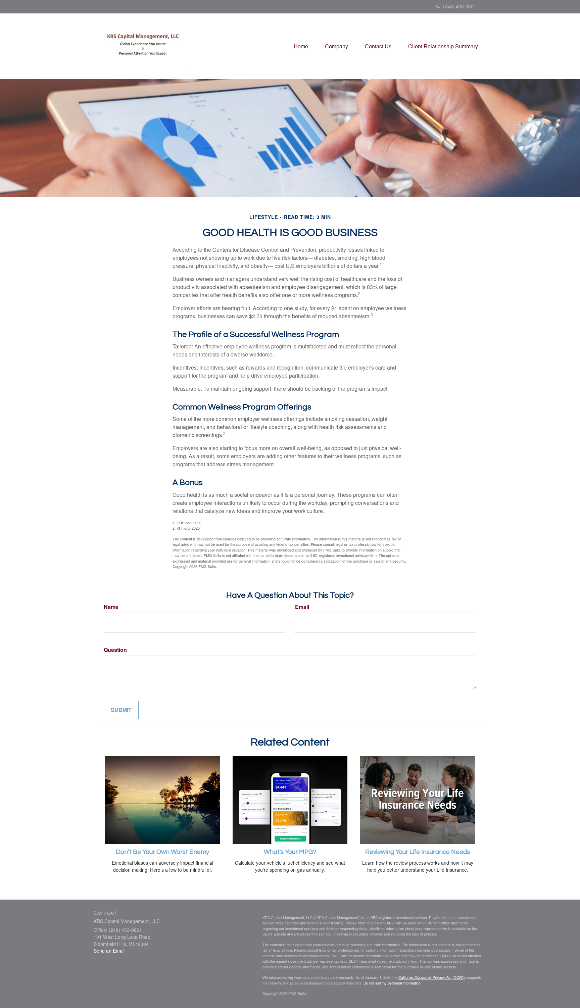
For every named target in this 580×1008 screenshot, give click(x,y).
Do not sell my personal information (392, 983)
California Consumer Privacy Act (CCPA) (431, 977)
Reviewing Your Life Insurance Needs (417, 852)
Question (115, 650)
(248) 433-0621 (459, 6)
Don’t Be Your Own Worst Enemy (162, 852)
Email (302, 607)
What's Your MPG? (290, 852)
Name (111, 607)
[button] (336, 46)
